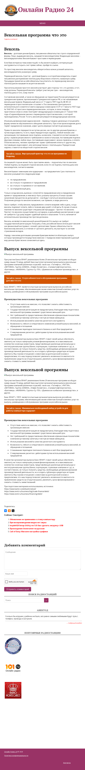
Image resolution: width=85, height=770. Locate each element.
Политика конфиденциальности (16, 756)
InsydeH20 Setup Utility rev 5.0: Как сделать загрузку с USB (36, 525)
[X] (13, 510)
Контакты (67, 763)
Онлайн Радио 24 (46, 9)
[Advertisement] (20, 721)
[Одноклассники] (9, 510)
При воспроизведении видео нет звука (28, 522)
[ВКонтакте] (5, 510)
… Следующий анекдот (74, 623)
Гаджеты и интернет (10, 39)
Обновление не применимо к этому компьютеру (32, 519)
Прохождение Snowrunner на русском (27, 528)
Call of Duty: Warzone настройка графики (29, 531)
